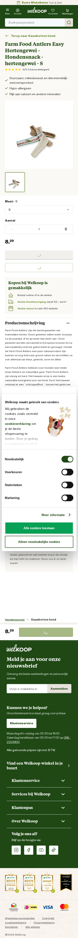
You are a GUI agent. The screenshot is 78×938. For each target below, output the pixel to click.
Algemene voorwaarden (20, 918)
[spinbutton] (39, 229)
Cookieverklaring (15, 922)
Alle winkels (32, 927)
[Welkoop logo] (37, 10)
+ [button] (66, 229)
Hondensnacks (15, 620)
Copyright (48, 918)
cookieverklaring (18, 423)
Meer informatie (53, 514)
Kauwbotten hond (43, 620)
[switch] (67, 472)
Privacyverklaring (44, 922)
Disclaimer (11, 927)
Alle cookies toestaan (39, 528)
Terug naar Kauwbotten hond (33, 36)
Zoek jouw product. (21, 22)
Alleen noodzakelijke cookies (39, 541)
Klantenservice (21, 723)
